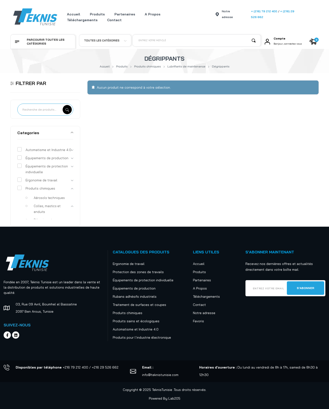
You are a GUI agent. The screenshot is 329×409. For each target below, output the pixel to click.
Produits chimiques (147, 66)
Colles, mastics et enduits (47, 209)
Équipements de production (47, 158)
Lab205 (174, 398)
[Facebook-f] (7, 335)
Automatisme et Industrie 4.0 (48, 150)
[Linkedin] (15, 335)
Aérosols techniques (49, 198)
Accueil (105, 66)
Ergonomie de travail (41, 180)
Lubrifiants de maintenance (186, 66)
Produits (122, 66)
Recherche (67, 109)
